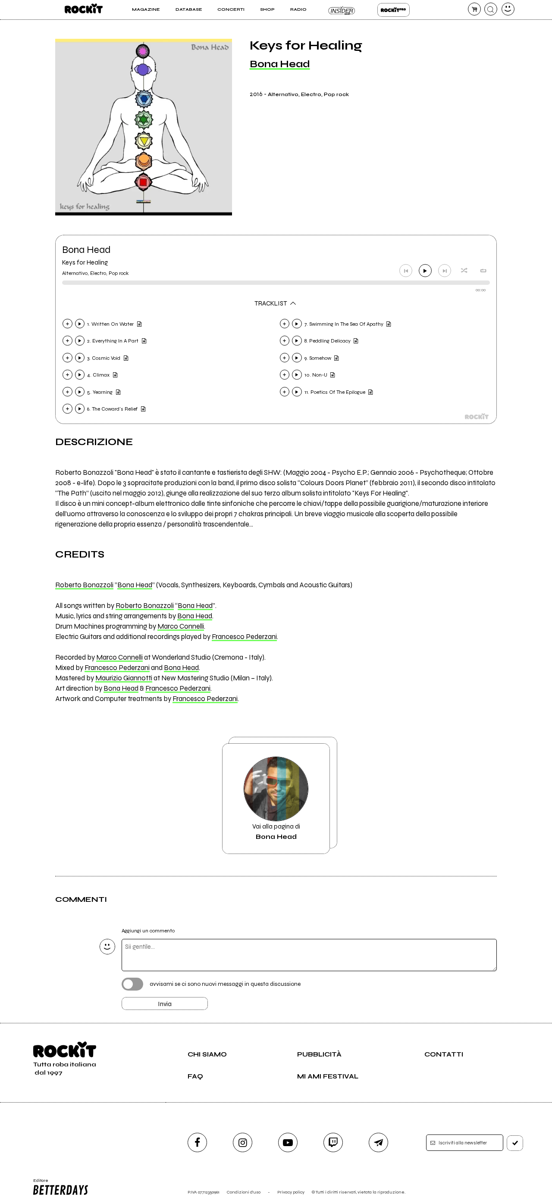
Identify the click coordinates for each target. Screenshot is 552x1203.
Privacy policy (290, 1192)
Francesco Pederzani (244, 637)
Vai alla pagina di (276, 832)
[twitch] (333, 1142)
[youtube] (288, 1142)
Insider (342, 9)
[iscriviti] (515, 1143)
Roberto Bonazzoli (84, 585)
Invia (165, 1004)
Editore (38, 1183)
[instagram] (242, 1142)
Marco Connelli (180, 626)
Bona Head (280, 64)
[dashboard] (508, 9)
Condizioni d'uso (243, 1192)
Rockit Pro (393, 10)
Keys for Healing (85, 262)
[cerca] (490, 9)
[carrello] (474, 9)
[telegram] (378, 1142)
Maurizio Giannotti (123, 678)
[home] (84, 9)
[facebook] (197, 1142)
